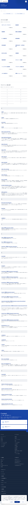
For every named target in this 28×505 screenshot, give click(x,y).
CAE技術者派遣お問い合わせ (18, 465)
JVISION (3, 344)
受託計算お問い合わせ (17, 462)
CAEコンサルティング (3, 436)
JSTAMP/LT (3, 335)
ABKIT (2, 111)
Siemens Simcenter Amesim (6, 388)
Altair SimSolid (4, 162)
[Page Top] (27, 504)
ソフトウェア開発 (3, 445)
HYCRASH (3, 265)
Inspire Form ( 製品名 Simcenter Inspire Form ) (10, 313)
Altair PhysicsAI (4, 144)
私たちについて (3, 469)
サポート (3, 484)
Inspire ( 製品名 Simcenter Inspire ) (8, 292)
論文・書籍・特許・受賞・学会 (4, 465)
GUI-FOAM (3, 256)
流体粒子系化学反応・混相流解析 (18, 450)
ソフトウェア (17, 434)
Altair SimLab (4, 156)
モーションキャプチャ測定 (4, 442)
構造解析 (16, 436)
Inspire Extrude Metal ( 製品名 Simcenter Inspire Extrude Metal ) (13, 301)
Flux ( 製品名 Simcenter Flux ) (7, 241)
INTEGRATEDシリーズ (5, 325)
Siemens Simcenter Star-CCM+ (7, 403)
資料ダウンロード (4, 491)
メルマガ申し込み (4, 493)
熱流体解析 (16, 449)
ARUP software (4, 191)
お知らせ (3, 480)
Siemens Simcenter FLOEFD (6, 394)
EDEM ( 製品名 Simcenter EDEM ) (7, 227)
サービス (3, 434)
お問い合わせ (17, 457)
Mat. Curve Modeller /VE (6, 363)
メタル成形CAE (16, 443)
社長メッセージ (2, 459)
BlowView (3, 208)
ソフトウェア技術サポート (4, 443)
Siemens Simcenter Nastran (6, 399)
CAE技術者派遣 (2, 446)
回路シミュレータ (17, 452)
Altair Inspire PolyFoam (5, 131)
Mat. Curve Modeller (5, 358)
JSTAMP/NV (3, 339)
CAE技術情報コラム (4, 478)
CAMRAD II (3, 218)
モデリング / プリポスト (17, 439)
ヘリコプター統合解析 (17, 453)
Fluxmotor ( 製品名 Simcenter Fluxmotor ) (9, 246)
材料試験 (2, 439)
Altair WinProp (4, 174)
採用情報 (2, 466)
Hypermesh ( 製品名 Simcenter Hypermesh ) (9, 271)
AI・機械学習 (16, 446)
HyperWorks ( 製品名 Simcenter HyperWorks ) (10, 282)
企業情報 (3, 457)
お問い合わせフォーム (17, 459)
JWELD (2, 350)
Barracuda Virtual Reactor (6, 202)
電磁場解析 (16, 445)
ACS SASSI (3, 122)
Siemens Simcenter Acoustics (7, 383)
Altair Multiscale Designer (6, 137)
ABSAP (2, 117)
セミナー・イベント (4, 482)
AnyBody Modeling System (6, 185)
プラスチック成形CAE (17, 442)
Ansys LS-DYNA (4, 179)
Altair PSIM (3, 149)
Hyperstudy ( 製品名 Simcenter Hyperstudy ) (9, 276)
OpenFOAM (3, 374)
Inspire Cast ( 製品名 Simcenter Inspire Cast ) (9, 296)
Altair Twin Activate (5, 169)
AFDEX (2, 126)
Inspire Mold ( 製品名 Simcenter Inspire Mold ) (10, 319)
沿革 (1, 462)
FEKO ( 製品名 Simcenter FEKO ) (7, 237)
